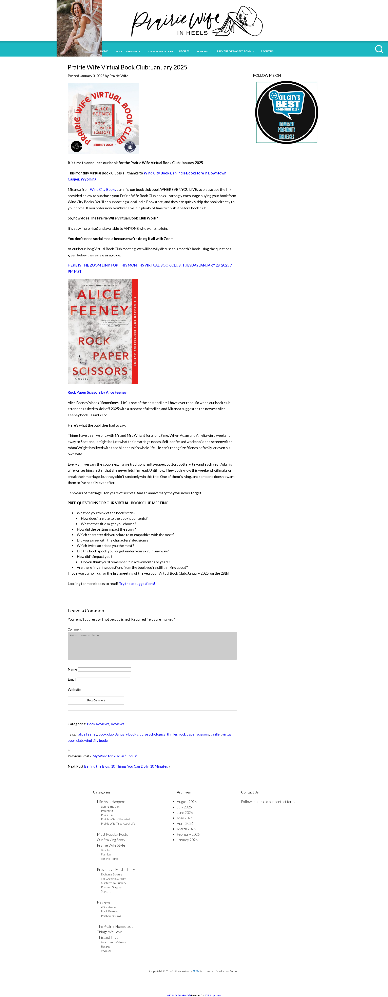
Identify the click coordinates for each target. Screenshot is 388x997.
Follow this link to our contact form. (268, 801)
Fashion (106, 854)
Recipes (185, 51)
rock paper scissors (194, 734)
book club (106, 734)
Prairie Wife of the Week (116, 819)
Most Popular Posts (112, 834)
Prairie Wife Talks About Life (118, 823)
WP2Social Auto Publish (179, 995)
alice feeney (87, 734)
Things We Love (109, 932)
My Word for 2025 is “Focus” (114, 756)
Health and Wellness (113, 942)
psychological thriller (161, 734)
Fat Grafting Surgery (113, 878)
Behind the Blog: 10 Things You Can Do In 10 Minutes (126, 766)
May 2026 (185, 818)
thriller (215, 734)
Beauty (105, 850)
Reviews (117, 724)
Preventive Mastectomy (234, 51)
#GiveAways (108, 907)
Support (106, 891)
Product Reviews (111, 915)
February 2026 (188, 834)
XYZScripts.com (213, 995)
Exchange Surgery (111, 874)
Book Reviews (98, 724)
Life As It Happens (111, 801)
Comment (74, 629)
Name (72, 669)
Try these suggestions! (137, 583)
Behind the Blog (110, 806)
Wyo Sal (106, 950)
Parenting (107, 810)
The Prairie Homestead (115, 926)
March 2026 (186, 829)
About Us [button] (267, 51)
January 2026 (187, 839)
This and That (107, 937)
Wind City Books (103, 189)
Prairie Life (107, 815)
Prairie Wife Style (111, 845)
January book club (129, 734)
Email (72, 679)
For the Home (109, 858)
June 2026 (185, 812)
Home (104, 51)
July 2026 (184, 807)
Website (74, 689)
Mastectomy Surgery (113, 883)
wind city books (96, 740)
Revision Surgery (111, 887)
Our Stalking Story (111, 839)
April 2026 (185, 823)
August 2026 (187, 801)
